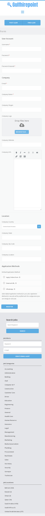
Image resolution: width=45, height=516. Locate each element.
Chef (6, 381)
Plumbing (8, 448)
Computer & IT (10, 385)
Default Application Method (11, 272)
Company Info (6, 152)
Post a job (13, 23)
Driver (7, 397)
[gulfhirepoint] (22, 4)
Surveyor (8, 472)
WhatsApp (9, 289)
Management (9, 432)
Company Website (8, 140)
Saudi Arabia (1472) (11, 504)
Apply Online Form (12, 277)
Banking (7, 377)
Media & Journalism (11, 444)
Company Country (8, 222)
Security (7, 468)
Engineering (9, 404)
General (7, 412)
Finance (7, 408)
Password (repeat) (8, 66)
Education (8, 401)
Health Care (9, 416)
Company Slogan (7, 105)
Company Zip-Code (8, 244)
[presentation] (16, 152)
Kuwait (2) (8, 492)
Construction (9, 389)
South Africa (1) (10, 508)
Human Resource (10, 420)
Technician (8, 475)
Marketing (8, 440)
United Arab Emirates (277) (14, 511)
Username (6, 44)
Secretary (8, 464)
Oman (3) (8, 496)
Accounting (9, 369)
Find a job (31, 23)
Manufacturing (10, 436)
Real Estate (8, 456)
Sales (6, 460)
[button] (16, 152)
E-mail (4, 83)
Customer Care (10, 393)
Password (6, 55)
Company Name (8, 94)
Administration (10, 373)
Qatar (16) (8, 500)
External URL (10, 283)
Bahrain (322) (9, 488)
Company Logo (7, 116)
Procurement (9, 452)
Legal (7, 428)
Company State (7, 233)
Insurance (8, 424)
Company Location (8, 255)
